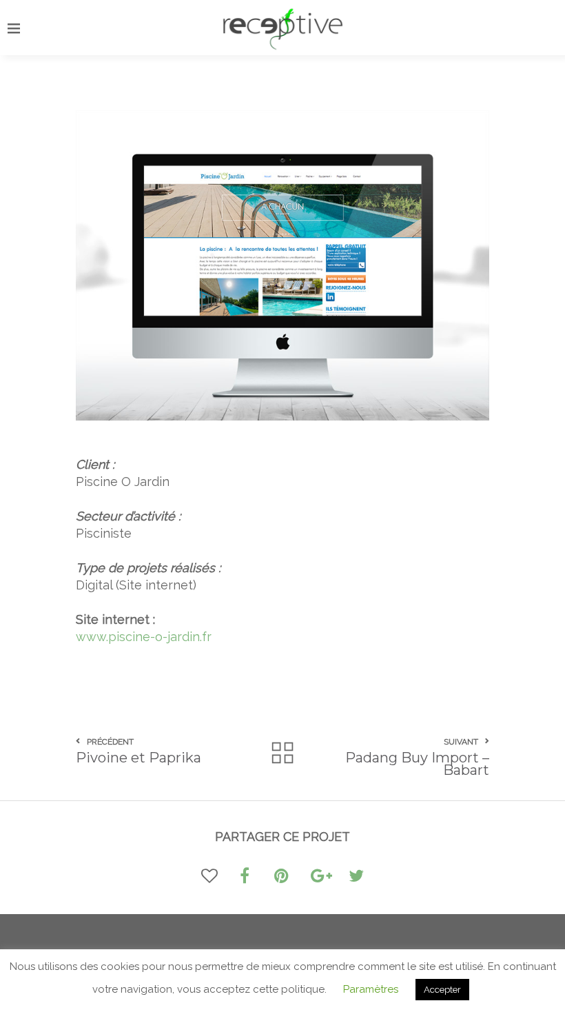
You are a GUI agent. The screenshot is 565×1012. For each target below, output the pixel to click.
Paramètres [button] (370, 989)
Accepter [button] (442, 989)
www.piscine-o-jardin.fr (144, 636)
